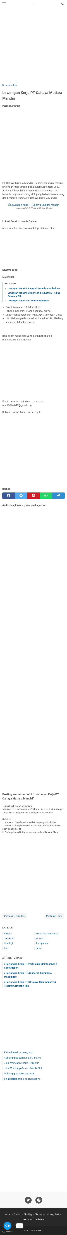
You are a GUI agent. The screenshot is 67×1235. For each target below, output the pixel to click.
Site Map (28, 1214)
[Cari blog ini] (63, 4)
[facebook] (8, 495)
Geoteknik (9, 938)
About (8, 1214)
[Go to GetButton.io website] (7, 1232)
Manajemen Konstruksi (47, 933)
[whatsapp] (46, 495)
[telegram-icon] (38, 1200)
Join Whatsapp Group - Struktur (21, 1063)
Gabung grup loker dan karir (19, 1073)
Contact (18, 1214)
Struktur (40, 938)
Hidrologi (8, 943)
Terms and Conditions (33, 1219)
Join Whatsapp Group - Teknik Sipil (23, 1068)
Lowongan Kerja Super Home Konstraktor (28, 300)
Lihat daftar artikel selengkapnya (22, 1078)
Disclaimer (40, 1214)
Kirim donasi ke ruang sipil (18, 1052)
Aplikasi (8, 933)
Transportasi (42, 943)
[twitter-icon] (28, 1200)
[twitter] (21, 495)
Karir (6, 948)
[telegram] (58, 495)
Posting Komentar (11, 106)
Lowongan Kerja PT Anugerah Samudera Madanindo (34, 288)
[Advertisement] (33, 46)
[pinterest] (33, 495)
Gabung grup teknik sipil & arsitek (22, 1057)
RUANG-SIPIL (37, 1230)
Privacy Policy (54, 1214)
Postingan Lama (54, 916)
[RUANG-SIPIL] (33, 4)
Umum (39, 948)
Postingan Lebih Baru (14, 916)
